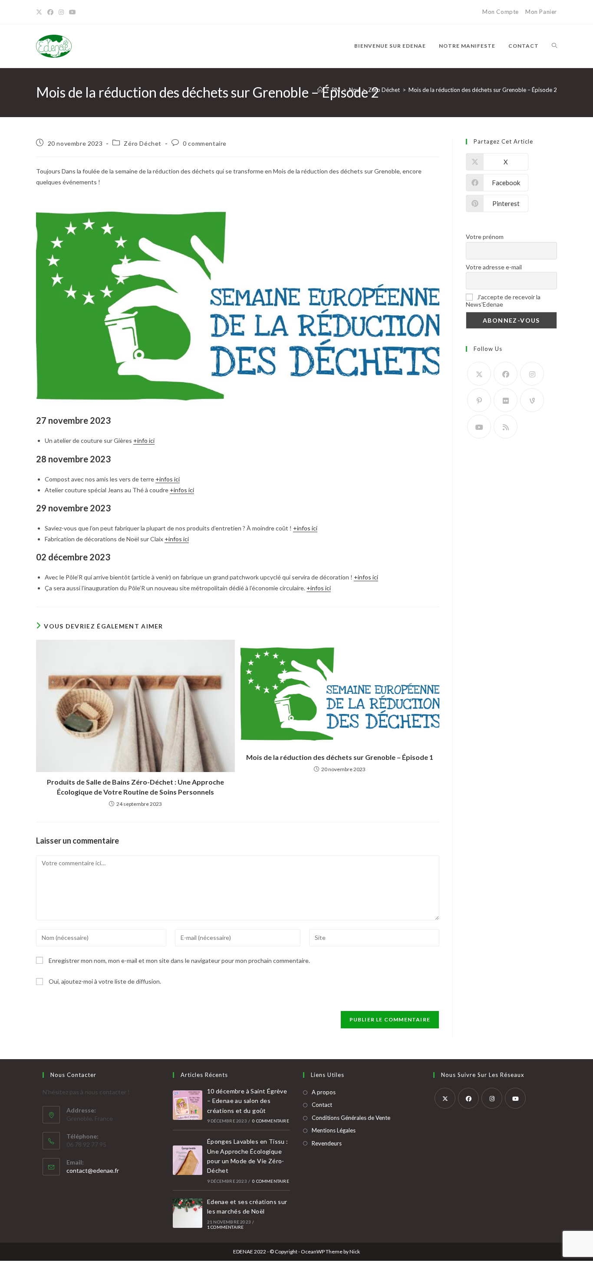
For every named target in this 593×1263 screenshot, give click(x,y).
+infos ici (167, 479)
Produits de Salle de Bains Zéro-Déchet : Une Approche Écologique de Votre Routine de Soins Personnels (135, 786)
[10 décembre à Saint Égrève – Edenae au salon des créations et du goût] (187, 1105)
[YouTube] (72, 12)
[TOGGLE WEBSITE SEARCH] (554, 46)
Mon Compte (500, 11)
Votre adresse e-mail (494, 267)
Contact (322, 1104)
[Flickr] (505, 400)
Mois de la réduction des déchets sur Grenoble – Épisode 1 (339, 757)
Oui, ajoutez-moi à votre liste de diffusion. (104, 981)
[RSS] (505, 426)
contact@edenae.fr (92, 1170)
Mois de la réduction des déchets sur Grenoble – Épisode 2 (483, 89)
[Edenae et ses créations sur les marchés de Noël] (187, 1213)
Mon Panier (541, 11)
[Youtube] (479, 426)
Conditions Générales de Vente (351, 1117)
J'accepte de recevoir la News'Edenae (503, 300)
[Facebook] (50, 12)
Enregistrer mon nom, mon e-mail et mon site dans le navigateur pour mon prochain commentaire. (179, 960)
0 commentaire (205, 143)
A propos (324, 1092)
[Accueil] (320, 89)
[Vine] (532, 400)
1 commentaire (225, 1227)
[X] (40, 12)
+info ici (144, 440)
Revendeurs (327, 1143)
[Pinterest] (479, 400)
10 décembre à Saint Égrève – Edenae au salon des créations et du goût (247, 1100)
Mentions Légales (334, 1130)
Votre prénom (485, 236)
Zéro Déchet (142, 143)
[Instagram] (61, 12)
